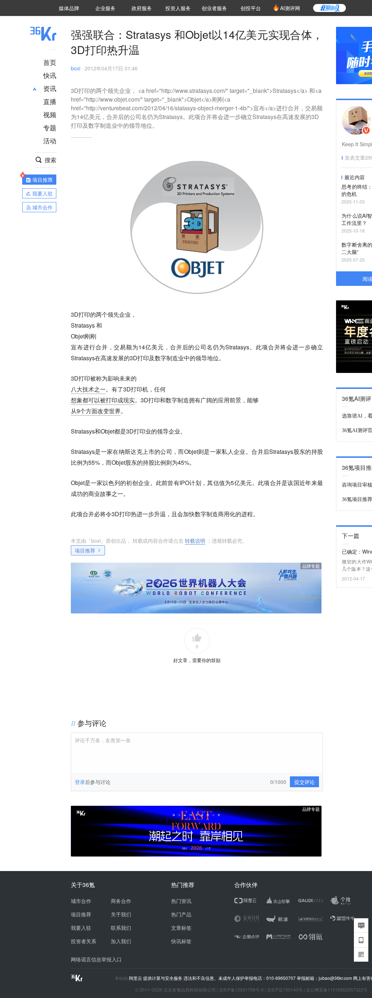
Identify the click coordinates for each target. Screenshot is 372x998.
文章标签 (181, 927)
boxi (75, 68)
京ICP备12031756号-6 (241, 989)
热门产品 (181, 914)
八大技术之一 (88, 389)
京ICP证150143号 (285, 989)
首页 (49, 62)
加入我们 (121, 941)
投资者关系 (83, 941)
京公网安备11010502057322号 (337, 989)
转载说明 (195, 540)
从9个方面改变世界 (96, 411)
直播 (49, 101)
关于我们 (121, 914)
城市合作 (81, 900)
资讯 (49, 88)
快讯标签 (181, 941)
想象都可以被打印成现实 (103, 400)
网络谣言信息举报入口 (96, 959)
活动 (49, 140)
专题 (49, 127)
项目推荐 (85, 550)
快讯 (49, 75)
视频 (49, 114)
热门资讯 (181, 900)
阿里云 (136, 978)
